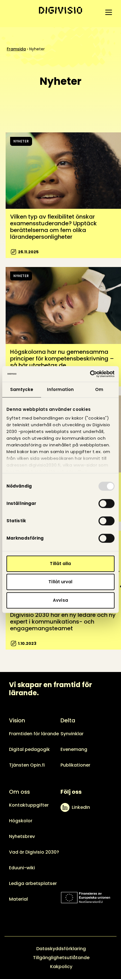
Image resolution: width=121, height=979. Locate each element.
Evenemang (73, 749)
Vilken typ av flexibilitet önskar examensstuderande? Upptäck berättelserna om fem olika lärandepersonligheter (53, 227)
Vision (17, 720)
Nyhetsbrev (22, 836)
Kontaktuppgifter (29, 805)
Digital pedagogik (29, 749)
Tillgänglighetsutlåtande (61, 957)
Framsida (16, 49)
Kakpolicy (61, 966)
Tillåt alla (60, 563)
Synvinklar (72, 733)
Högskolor (20, 821)
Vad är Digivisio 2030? (34, 852)
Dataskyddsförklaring (61, 948)
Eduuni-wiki (22, 868)
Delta (67, 720)
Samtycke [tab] (21, 389)
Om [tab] (99, 389)
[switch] (106, 503)
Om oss (19, 792)
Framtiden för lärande (34, 733)
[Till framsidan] (60, 10)
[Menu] (109, 12)
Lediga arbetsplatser (33, 883)
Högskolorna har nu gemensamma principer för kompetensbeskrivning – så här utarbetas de (62, 358)
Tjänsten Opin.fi (27, 765)
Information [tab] (60, 389)
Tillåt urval (60, 582)
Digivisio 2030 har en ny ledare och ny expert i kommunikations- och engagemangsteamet (63, 621)
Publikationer (75, 765)
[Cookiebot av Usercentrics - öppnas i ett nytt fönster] (90, 374)
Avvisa (60, 600)
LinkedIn (81, 807)
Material (18, 899)
